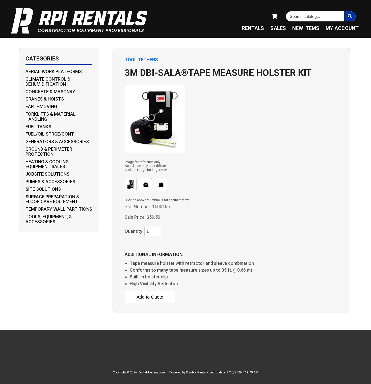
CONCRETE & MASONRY (50, 91)
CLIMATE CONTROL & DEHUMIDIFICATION (47, 82)
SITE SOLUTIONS (43, 189)
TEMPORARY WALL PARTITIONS (58, 209)
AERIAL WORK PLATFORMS (53, 71)
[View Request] (275, 16)
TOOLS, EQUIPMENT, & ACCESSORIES (48, 219)
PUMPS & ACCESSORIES (50, 181)
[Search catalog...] (350, 16)
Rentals (253, 28)
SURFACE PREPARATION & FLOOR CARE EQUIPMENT (52, 199)
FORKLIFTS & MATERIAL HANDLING (50, 117)
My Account (342, 28)
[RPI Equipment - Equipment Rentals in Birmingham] (79, 21)
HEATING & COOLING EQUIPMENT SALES (47, 164)
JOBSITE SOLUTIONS (47, 174)
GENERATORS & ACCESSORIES (57, 141)
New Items (305, 28)
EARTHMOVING (41, 106)
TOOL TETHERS (141, 59)
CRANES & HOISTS (44, 99)
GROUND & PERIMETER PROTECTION (48, 152)
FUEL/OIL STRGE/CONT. (49, 134)
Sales (278, 28)
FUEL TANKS (38, 126)
